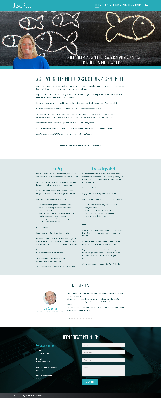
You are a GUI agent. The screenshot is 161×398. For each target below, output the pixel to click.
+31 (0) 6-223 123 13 (44, 353)
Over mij (106, 5)
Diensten (116, 5)
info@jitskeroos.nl (43, 362)
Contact (138, 5)
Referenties (127, 5)
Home (97, 5)
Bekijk (38, 378)
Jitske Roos (22, 5)
